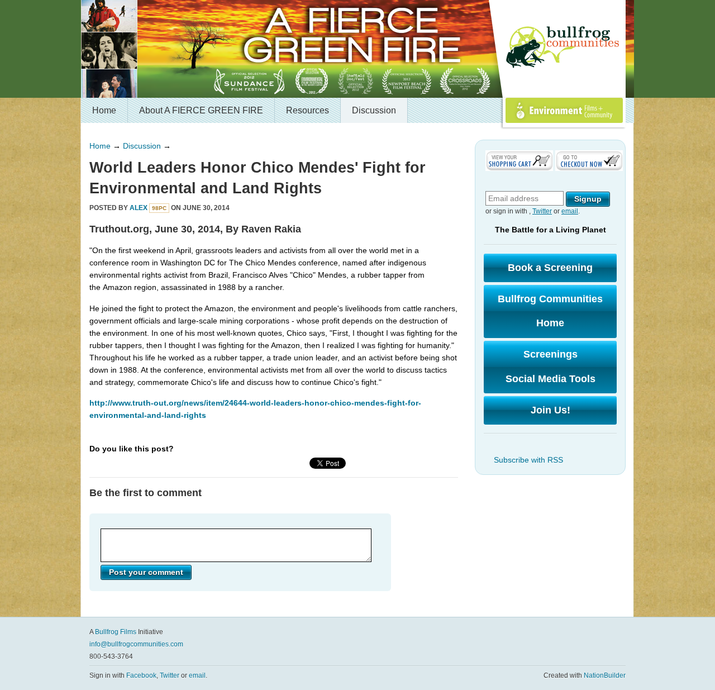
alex (138, 208)
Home (104, 110)
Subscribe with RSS (528, 459)
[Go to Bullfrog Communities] (564, 47)
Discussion (374, 110)
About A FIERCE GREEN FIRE (201, 110)
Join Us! (550, 410)
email (569, 211)
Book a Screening (550, 267)
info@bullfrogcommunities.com (136, 644)
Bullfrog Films (115, 632)
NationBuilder (605, 675)
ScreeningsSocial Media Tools (550, 366)
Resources (307, 110)
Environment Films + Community (552, 122)
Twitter (542, 211)
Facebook (141, 675)
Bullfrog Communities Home (550, 311)
